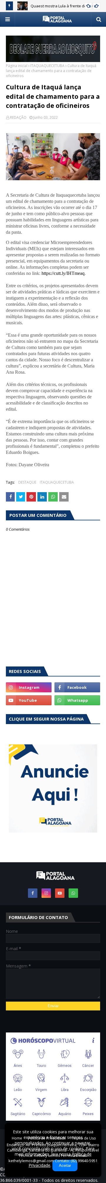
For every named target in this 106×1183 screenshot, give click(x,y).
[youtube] (29, 700)
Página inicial (16, 65)
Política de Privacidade (47, 1138)
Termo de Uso (84, 1138)
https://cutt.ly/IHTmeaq (63, 273)
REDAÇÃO (18, 117)
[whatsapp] (77, 700)
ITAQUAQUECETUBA (47, 65)
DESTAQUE (27, 482)
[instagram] (29, 687)
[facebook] (77, 687)
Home (17, 1138)
